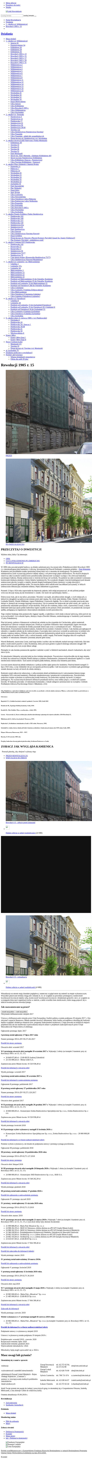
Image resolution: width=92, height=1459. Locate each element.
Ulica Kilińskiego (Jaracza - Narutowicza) (26, 160)
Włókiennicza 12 (17, 82)
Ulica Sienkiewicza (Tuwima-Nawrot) (25, 234)
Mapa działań (11, 39)
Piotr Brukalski (84, 569)
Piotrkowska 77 (16, 121)
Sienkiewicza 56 (17, 251)
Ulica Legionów (17, 195)
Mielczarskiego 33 (17, 277)
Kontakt (9, 1434)
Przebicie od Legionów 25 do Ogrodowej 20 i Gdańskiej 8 (33, 307)
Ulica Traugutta (16, 134)
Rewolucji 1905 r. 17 (18, 58)
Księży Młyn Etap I (18, 337)
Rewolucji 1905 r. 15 (14, 26)
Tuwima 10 (15, 346)
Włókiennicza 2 (16, 65)
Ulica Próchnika (17, 205)
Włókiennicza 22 (17, 91)
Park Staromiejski (17, 186)
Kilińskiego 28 (16, 50)
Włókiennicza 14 (17, 84)
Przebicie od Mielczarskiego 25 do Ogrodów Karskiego (32, 281)
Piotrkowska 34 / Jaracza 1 (21, 324)
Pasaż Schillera (16, 236)
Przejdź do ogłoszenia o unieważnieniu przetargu (19, 1195)
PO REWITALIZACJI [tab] (14, 563)
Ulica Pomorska (17, 203)
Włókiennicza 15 (17, 86)
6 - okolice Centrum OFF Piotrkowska (20, 242)
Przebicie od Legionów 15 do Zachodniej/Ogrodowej (31, 305)
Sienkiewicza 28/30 (18, 128)
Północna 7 (15, 169)
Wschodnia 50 (16, 95)
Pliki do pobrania (12, 1421)
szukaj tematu (29, 16)
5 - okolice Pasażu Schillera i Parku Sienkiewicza (24, 214)
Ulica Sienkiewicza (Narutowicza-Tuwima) (27, 132)
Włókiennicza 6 (16, 73)
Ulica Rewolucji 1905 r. (20, 108)
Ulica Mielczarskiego (19, 292)
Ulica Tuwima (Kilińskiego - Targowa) (25, 162)
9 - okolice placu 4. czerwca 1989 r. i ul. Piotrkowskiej (26, 318)
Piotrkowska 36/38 (18, 327)
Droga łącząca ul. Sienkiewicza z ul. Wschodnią (29, 138)
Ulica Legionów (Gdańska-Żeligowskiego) (27, 290)
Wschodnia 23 (16, 175)
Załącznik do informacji (10, 1309)
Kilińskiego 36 (16, 52)
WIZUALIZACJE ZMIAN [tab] (16, 758)
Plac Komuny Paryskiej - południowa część (27, 240)
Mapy (8, 1423)
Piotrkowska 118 (17, 223)
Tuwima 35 (15, 147)
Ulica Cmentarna (17, 288)
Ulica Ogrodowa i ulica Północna (23, 199)
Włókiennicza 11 (17, 80)
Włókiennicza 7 (16, 76)
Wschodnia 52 (16, 97)
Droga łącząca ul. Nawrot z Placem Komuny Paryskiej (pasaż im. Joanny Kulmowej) (43, 238)
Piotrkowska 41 (16, 329)
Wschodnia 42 (16, 182)
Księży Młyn (11, 335)
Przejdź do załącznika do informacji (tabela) (17, 1251)
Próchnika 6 (15, 320)
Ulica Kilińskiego (17, 106)
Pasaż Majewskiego (18, 102)
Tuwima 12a (15, 130)
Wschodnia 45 (16, 93)
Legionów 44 (16, 268)
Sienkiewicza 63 (17, 227)
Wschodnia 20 (16, 173)
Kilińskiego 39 (16, 143)
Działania (9, 22)
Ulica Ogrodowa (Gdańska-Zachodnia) (25, 314)
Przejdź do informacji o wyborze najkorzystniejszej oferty (22, 1140)
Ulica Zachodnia (17, 212)
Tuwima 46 (15, 149)
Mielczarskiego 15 (17, 273)
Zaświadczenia (11, 1403)
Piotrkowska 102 (17, 216)
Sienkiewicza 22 (17, 123)
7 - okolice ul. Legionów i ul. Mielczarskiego (23, 262)
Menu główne (11, 3)
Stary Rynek (15, 192)
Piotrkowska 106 (17, 218)
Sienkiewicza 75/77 (18, 253)
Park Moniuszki (17, 153)
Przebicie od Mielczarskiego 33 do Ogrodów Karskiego (32, 279)
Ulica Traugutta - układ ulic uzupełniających (27, 136)
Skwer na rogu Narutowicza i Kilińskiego (26, 158)
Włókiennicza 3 (16, 67)
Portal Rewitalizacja (13, 20)
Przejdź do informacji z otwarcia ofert (15, 1068)
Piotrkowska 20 (16, 322)
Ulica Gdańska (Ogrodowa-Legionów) (25, 296)
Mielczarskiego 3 (17, 270)
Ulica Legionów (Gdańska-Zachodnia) (25, 311)
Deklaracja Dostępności (15, 1432)
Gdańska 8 (15, 301)
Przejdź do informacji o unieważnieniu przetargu (19, 1080)
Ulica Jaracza (16, 104)
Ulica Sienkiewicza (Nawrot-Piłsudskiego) (27, 260)
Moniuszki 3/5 (16, 344)
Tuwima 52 (15, 151)
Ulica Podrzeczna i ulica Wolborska (24, 201)
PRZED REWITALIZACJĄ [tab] (17, 756)
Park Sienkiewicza (18, 229)
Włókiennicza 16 (17, 89)
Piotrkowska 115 (17, 221)
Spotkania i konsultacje (14, 1405)
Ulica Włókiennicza (18, 110)
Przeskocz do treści (13, 5)
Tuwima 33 (15, 145)
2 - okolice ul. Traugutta (15, 115)
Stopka (8, 7)
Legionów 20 (16, 303)
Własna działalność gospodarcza (23, 357)
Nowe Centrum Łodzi (14, 342)
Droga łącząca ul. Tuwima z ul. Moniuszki (27, 348)
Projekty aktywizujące (14, 355)
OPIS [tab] (8, 559)
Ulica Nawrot (16, 231)
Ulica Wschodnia (17, 112)
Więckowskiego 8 (17, 333)
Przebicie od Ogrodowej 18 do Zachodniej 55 (28, 309)
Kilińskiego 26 (16, 47)
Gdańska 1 (15, 264)
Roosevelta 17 (16, 249)
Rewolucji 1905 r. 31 (18, 63)
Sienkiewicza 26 (17, 125)
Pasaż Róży (15, 190)
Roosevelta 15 (16, 247)
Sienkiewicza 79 (17, 255)
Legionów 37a (16, 266)
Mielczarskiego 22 (17, 275)
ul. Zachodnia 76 (12, 350)
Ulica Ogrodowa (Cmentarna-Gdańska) (25, 294)
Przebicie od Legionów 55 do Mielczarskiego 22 (29, 283)
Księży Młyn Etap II (18, 340)
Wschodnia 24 (16, 177)
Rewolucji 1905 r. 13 (18, 54)
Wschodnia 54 (16, 99)
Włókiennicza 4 (16, 69)
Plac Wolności (16, 188)
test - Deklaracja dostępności (16, 1438)
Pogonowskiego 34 (18, 45)
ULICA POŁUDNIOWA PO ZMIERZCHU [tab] (23, 561)
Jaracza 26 (14, 43)
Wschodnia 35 (16, 179)
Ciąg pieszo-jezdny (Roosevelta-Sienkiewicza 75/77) (31, 257)
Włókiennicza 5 (16, 71)
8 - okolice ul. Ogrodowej (15, 298)
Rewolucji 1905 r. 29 (18, 60)
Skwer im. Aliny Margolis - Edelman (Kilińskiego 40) (31, 156)
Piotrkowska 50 (16, 331)
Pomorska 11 (15, 166)
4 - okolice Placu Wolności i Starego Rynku (22, 164)
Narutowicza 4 (16, 117)
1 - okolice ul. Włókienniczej (17, 24)
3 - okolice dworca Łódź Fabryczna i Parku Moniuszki (26, 140)
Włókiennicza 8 (16, 78)
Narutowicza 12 (17, 119)
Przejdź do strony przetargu (11, 1043)
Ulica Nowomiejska (18, 197)
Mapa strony (10, 1436)
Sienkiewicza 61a (17, 225)
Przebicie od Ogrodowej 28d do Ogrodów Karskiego (31, 286)
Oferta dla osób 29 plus (19, 359)
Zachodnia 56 (16, 184)
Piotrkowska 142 (17, 244)
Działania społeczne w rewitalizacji (19, 353)
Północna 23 (15, 171)
